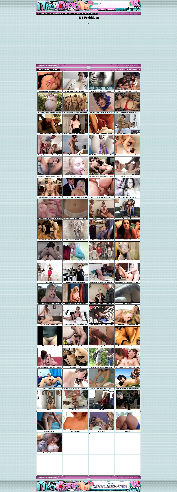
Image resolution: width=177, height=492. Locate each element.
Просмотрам (127, 69)
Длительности (136, 69)
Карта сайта (111, 483)
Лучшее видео (110, 9)
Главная (101, 9)
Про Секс (95, 4)
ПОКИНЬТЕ (122, 487)
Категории (94, 9)
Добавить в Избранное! (47, 66)
